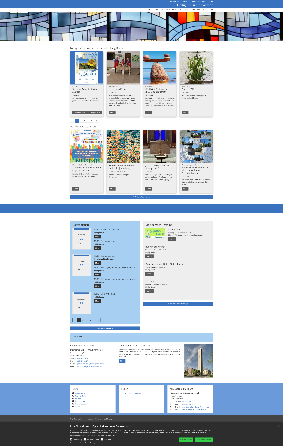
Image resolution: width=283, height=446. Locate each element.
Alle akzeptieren (204, 439)
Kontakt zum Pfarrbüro (82, 345)
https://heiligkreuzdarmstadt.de (89, 366)
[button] (206, 10)
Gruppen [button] (182, 10)
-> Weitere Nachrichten (141, 197)
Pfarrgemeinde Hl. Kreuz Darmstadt (86, 350)
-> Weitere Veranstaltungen (178, 304)
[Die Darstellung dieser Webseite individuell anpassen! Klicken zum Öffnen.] (210, 10)
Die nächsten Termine (158, 224)
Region (124, 388)
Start (148, 10)
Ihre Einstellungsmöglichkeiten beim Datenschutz (100, 426)
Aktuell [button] (158, 10)
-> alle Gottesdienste (105, 328)
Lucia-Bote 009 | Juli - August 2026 (87, 112)
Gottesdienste (81, 224)
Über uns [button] (170, 10)
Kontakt (77, 336)
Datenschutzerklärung (107, 435)
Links (75, 388)
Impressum (74, 443)
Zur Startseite (75, 1)
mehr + (172, 239)
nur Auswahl (186, 439)
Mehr (112, 112)
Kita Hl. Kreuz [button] (196, 10)
